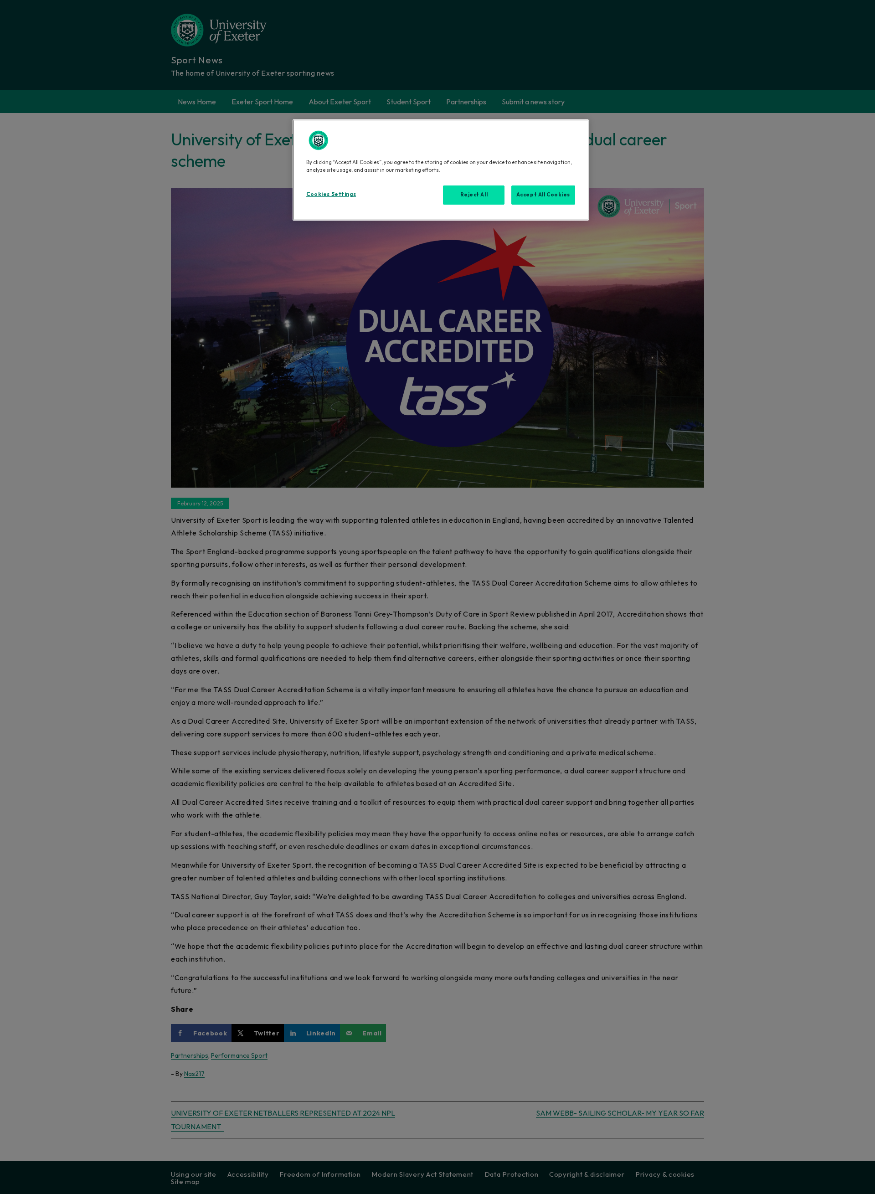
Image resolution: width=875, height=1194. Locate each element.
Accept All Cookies (543, 194)
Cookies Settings (331, 194)
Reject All (474, 194)
